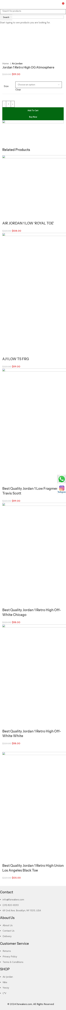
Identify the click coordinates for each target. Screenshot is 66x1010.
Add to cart (33, 110)
